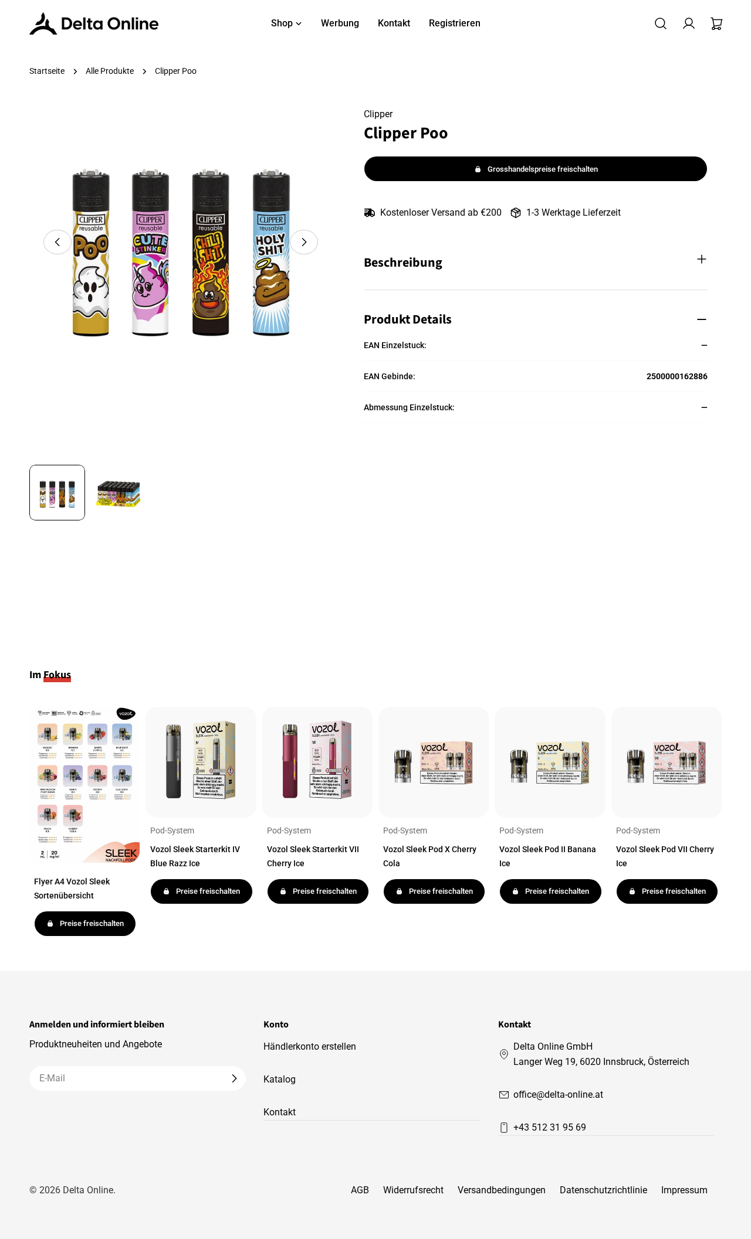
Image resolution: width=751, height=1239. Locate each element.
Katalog (279, 1079)
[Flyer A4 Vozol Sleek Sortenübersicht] (84, 785)
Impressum (684, 1190)
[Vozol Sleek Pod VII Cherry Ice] (666, 762)
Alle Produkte (110, 71)
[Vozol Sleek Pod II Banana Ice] (550, 762)
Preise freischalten (92, 923)
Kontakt (279, 1112)
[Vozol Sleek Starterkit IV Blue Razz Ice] (201, 762)
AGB (360, 1190)
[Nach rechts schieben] (304, 242)
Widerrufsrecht (413, 1190)
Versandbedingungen (502, 1190)
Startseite (47, 71)
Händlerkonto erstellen (309, 1046)
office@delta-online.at (558, 1094)
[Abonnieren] (234, 1078)
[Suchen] (660, 23)
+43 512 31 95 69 (549, 1127)
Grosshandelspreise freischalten (543, 169)
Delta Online (88, 1190)
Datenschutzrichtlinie (603, 1190)
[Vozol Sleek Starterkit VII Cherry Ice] (317, 762)
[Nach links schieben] (57, 242)
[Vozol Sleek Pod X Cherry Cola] (433, 762)
